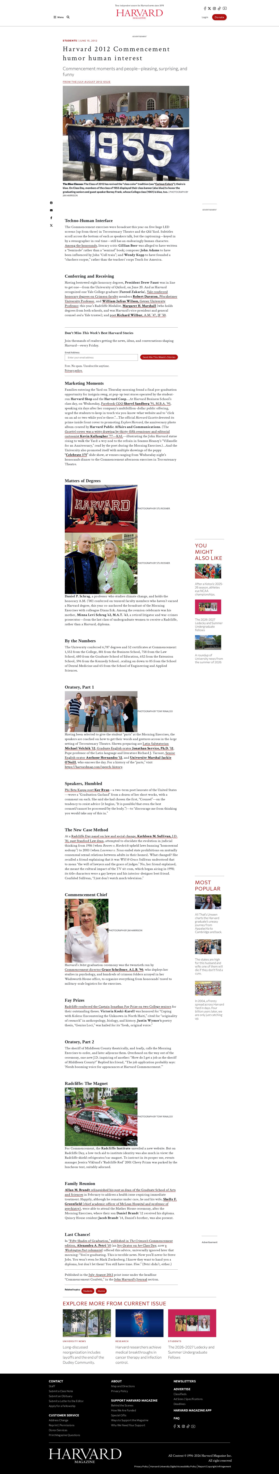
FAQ (177, 1418)
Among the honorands (81, 245)
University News (74, 1341)
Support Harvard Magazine (134, 1400)
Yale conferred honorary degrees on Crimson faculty (116, 294)
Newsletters (185, 1381)
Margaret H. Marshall (139, 306)
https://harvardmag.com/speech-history (93, 767)
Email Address (72, 352)
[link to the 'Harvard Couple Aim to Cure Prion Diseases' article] (209, 947)
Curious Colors (164, 184)
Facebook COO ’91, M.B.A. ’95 (135, 403)
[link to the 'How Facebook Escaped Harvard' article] (209, 989)
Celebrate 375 (76, 455)
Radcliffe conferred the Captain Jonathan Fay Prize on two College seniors (118, 1006)
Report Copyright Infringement (214, 1466)
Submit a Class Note (61, 1391)
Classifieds (180, 1394)
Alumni (101, 1290)
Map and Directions (123, 1386)
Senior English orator (120, 755)
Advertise (182, 1389)
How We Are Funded (123, 1410)
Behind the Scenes (122, 1405)
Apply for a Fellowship (62, 1406)
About (116, 1381)
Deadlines (180, 1403)
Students (70, 40)
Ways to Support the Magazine (129, 1420)
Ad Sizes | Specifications (188, 1399)
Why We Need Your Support (128, 1425)
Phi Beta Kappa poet (87, 790)
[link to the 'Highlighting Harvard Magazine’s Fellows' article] (209, 608)
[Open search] (68, 17)
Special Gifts (118, 1415)
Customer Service (64, 1415)
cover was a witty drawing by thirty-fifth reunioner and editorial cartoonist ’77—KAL (117, 433)
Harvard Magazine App (193, 1410)
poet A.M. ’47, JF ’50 (138, 315)
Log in (205, 17)
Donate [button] (219, 17)
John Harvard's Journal (130, 1279)
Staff (52, 1386)
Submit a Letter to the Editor (66, 1401)
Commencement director (104, 969)
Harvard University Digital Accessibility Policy (173, 1466)
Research (122, 1341)
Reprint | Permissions (61, 1425)
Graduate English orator (134, 748)
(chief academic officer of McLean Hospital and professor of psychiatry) (121, 1204)
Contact (56, 1381)
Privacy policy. (74, 371)
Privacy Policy (119, 1391)
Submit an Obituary (60, 1396)
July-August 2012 (89, 81)
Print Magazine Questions (64, 1435)
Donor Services (58, 1430)
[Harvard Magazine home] (139, 14)
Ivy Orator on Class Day (136, 1245)
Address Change (58, 1420)
